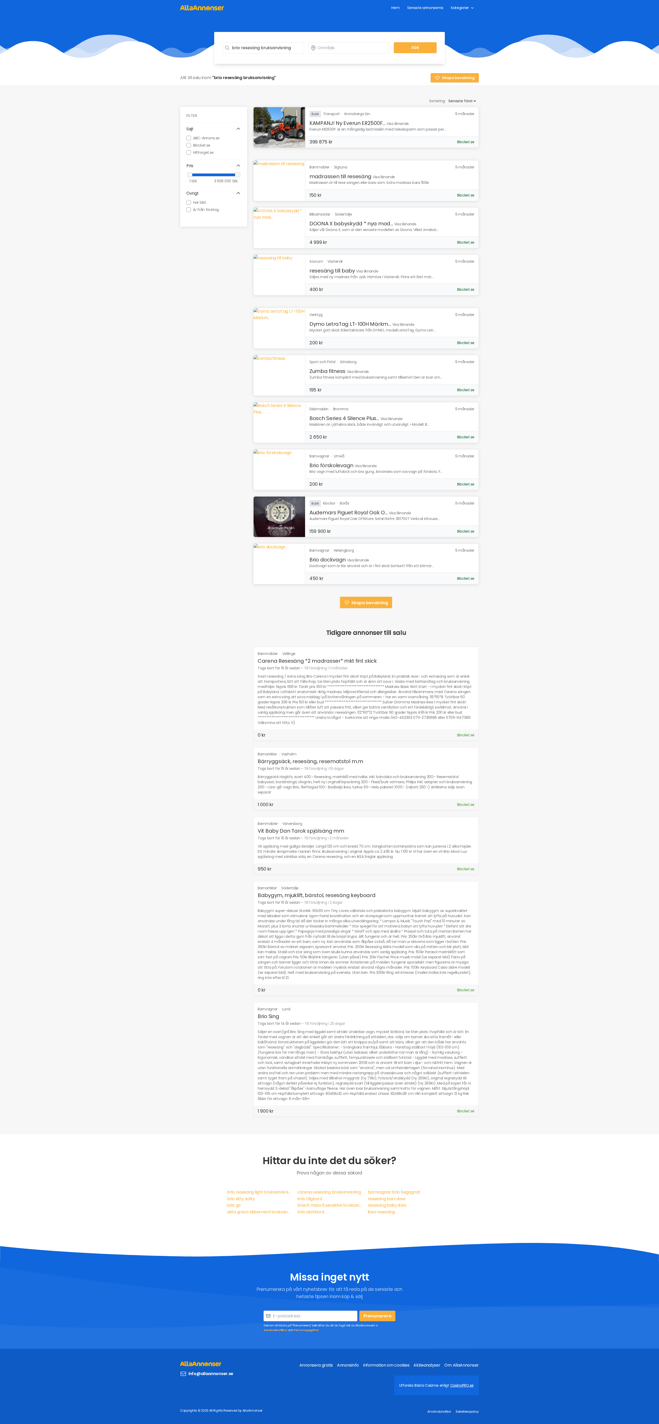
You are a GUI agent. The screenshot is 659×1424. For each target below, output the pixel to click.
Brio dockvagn (327, 559)
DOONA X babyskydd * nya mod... (351, 223)
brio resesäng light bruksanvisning (259, 1192)
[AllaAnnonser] (202, 7)
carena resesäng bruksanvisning (329, 1192)
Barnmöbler (268, 653)
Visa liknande (398, 123)
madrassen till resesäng (340, 176)
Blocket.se (201, 145)
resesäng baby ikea (387, 1205)
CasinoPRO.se (462, 1385)
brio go (234, 1205)
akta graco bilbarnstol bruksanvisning (259, 1212)
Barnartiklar (268, 754)
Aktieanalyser (426, 1365)
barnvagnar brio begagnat (394, 1192)
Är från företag (206, 209)
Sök (415, 47)
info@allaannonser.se (210, 1374)
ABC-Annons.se (206, 137)
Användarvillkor (275, 1330)
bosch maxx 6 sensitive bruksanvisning (329, 1205)
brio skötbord (310, 1212)
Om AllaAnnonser (461, 1365)
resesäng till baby (332, 270)
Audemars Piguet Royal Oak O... (348, 512)
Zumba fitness (327, 371)
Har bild (199, 202)
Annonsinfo (348, 1365)
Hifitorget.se (203, 152)
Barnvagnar (268, 1009)
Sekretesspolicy (467, 1411)
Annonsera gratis (316, 1365)
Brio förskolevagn (331, 465)
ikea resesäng (381, 1212)
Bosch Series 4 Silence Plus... (344, 418)
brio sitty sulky (241, 1199)
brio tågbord (309, 1199)
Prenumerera (377, 1316)
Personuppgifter (306, 1330)
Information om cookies (386, 1365)
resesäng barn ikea (386, 1199)
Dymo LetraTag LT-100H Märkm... (350, 324)
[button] (213, 129)
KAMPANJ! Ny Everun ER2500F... (347, 123)
